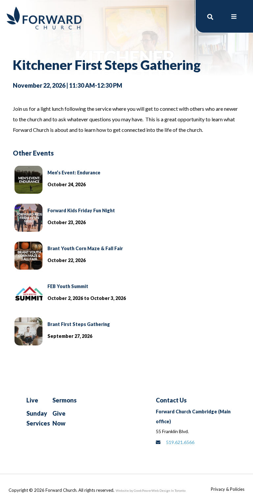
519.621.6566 (180, 442)
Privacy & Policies (227, 489)
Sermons (64, 400)
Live (32, 400)
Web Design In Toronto (168, 490)
